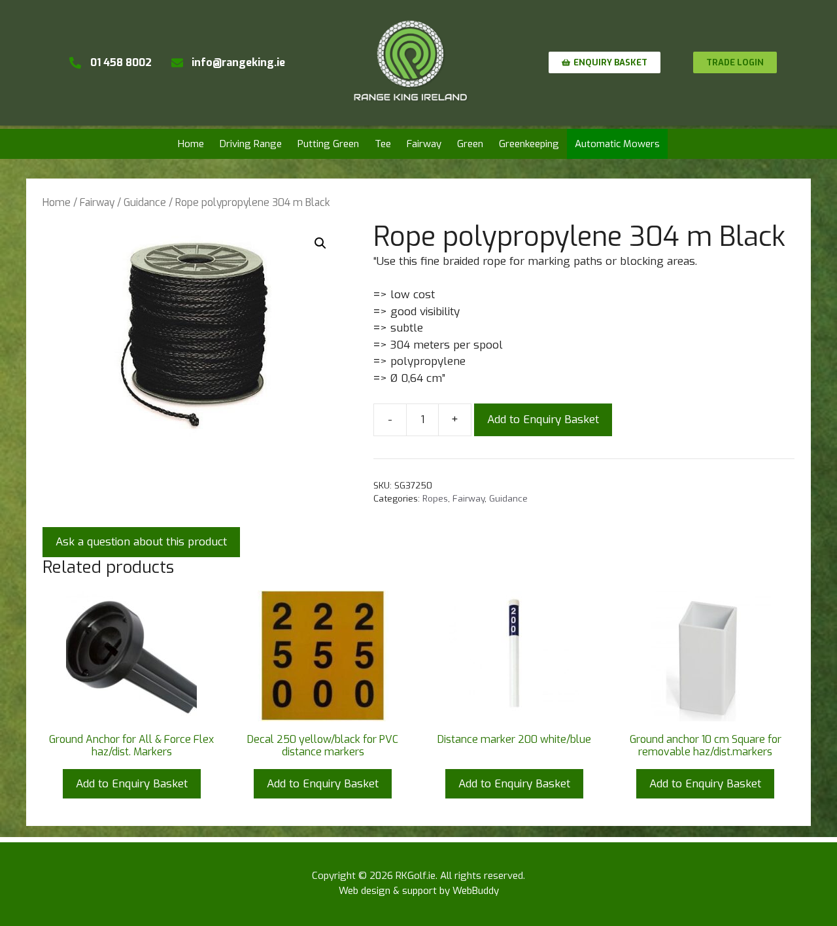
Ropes (435, 498)
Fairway (424, 143)
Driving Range (251, 143)
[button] (320, 243)
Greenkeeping (529, 143)
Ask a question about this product (141, 541)
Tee (383, 143)
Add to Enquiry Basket (543, 419)
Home (191, 143)
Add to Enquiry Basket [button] (132, 783)
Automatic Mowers (617, 143)
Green (470, 143)
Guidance (145, 202)
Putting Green (328, 143)
